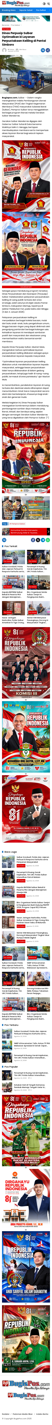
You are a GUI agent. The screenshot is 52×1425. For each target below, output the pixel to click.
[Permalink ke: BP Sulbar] (5, 50)
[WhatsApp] (48, 540)
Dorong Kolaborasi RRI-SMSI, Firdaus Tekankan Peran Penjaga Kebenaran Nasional (38, 991)
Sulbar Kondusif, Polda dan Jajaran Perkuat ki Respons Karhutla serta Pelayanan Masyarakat (13, 569)
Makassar (32, 958)
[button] (44, 3)
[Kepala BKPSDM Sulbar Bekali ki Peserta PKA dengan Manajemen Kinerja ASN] (13, 582)
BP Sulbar (11, 49)
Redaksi (5, 1414)
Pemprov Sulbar (18, 524)
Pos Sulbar (6, 29)
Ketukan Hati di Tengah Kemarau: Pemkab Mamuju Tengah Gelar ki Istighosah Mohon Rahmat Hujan (29, 1086)
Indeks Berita (42, 1414)
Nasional (32, 983)
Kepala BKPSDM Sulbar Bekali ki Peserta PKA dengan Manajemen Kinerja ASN (12, 594)
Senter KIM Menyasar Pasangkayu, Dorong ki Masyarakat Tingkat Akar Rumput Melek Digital (37, 620)
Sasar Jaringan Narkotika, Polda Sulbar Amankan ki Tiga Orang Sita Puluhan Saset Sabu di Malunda (13, 620)
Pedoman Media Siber (23, 1414)
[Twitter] (38, 540)
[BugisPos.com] (16, 3)
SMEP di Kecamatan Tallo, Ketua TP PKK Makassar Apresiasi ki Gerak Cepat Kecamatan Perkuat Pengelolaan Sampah (37, 965)
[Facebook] (33, 540)
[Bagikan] (48, 50)
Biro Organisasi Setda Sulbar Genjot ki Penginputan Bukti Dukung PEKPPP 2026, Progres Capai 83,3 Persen (37, 594)
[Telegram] (43, 540)
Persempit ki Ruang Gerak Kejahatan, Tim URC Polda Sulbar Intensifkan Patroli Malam (37, 569)
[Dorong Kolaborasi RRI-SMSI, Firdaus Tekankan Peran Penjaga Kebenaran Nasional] (38, 979)
